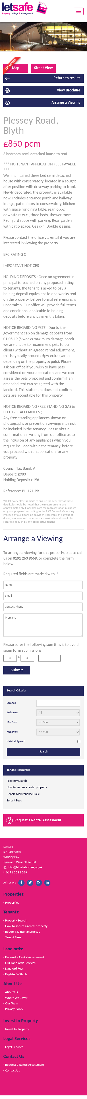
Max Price (12, 732)
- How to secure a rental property (25, 926)
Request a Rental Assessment (37, 820)
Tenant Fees (14, 800)
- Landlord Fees (13, 968)
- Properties (11, 903)
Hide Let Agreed (15, 741)
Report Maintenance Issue (23, 794)
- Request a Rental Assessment (23, 957)
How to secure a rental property (27, 787)
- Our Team (10, 1003)
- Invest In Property (16, 1029)
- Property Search (15, 920)
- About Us (10, 992)
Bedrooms (12, 712)
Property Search (17, 781)
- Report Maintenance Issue (21, 932)
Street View (43, 68)
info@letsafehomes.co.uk (25, 867)
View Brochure (68, 90)
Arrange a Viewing (66, 103)
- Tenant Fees (12, 937)
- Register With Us (15, 974)
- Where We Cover (15, 998)
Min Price (12, 722)
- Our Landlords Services (19, 963)
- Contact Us (11, 1070)
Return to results (67, 78)
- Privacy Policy (13, 1009)
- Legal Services (13, 1047)
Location (11, 703)
